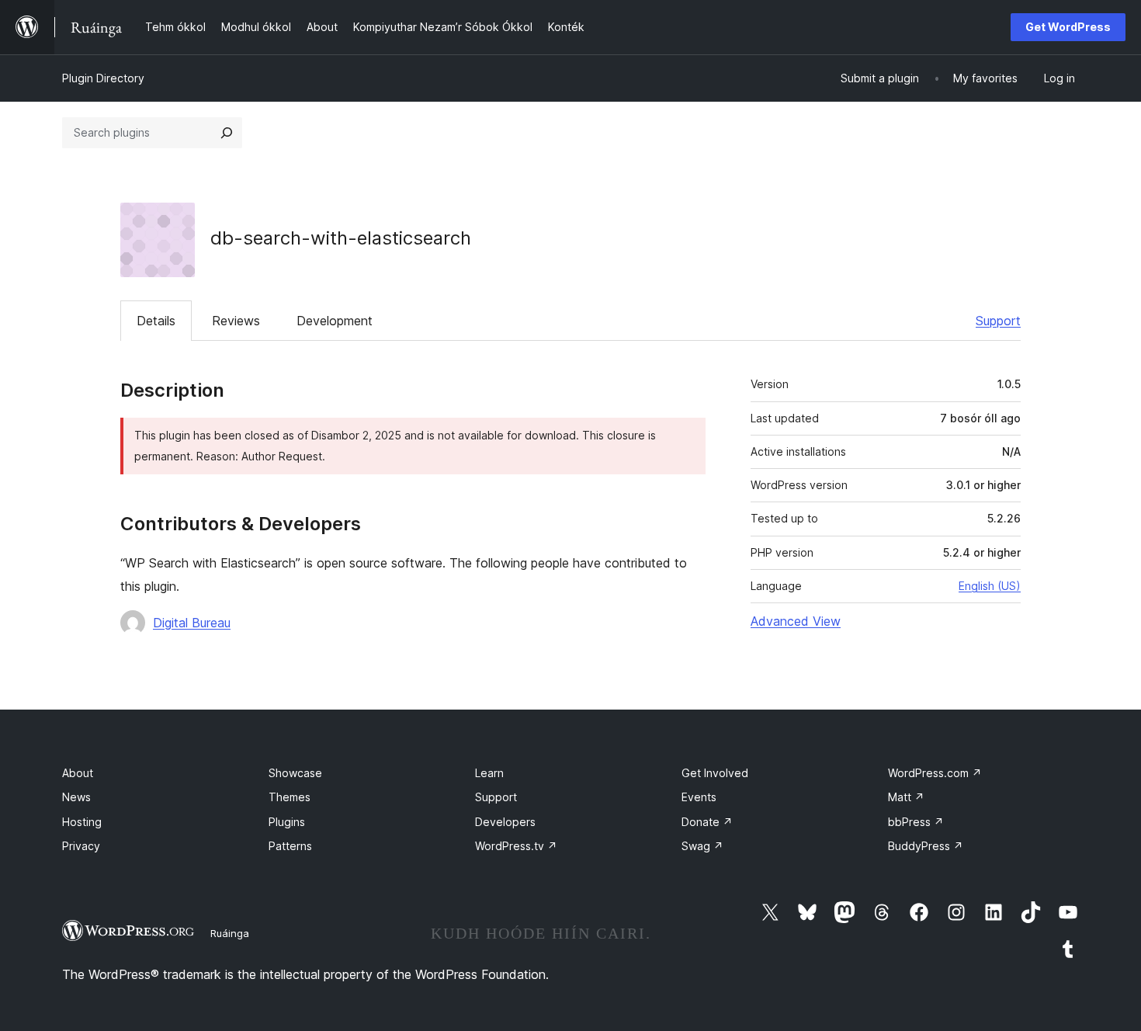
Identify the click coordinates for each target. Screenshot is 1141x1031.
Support (998, 320)
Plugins (287, 821)
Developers (505, 821)
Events (698, 797)
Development (335, 320)
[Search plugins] (226, 132)
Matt (906, 797)
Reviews (236, 320)
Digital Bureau (192, 622)
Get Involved (714, 772)
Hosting (82, 821)
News (76, 797)
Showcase (295, 772)
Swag (702, 845)
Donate (707, 821)
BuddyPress (925, 845)
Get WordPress (1068, 26)
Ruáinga (229, 933)
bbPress (916, 821)
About (77, 772)
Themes (289, 797)
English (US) (990, 585)
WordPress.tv (516, 845)
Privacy (81, 845)
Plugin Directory (103, 78)
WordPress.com (935, 772)
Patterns (290, 845)
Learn (489, 772)
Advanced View (796, 621)
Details (156, 320)
